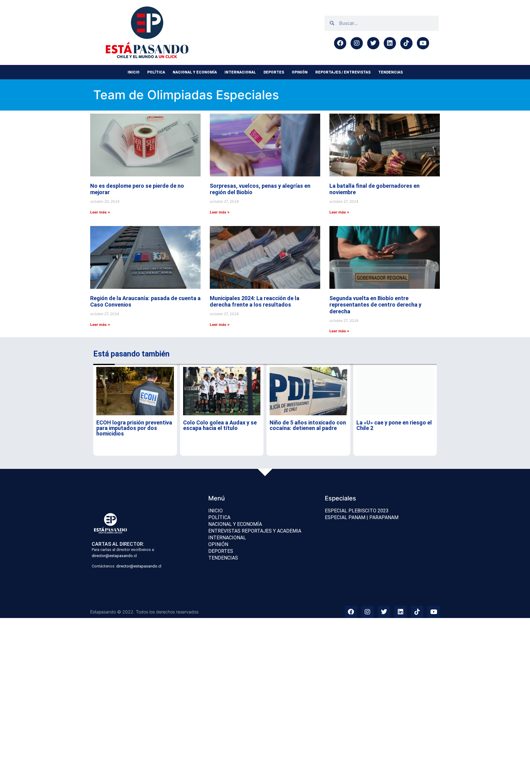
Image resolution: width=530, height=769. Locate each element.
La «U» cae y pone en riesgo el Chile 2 (394, 425)
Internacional (240, 72)
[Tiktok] (406, 43)
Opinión (300, 72)
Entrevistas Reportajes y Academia (254, 531)
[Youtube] (423, 43)
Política (156, 72)
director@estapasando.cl (114, 555)
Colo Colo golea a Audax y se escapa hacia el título (220, 425)
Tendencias (390, 72)
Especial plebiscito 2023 (357, 511)
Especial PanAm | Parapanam (361, 517)
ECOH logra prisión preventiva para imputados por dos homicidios (134, 428)
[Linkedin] (390, 43)
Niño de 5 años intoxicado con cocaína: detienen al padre (308, 425)
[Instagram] (357, 43)
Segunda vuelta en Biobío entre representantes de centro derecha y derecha (375, 305)
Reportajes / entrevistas (343, 72)
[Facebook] (340, 43)
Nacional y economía (195, 72)
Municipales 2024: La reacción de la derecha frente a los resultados (254, 301)
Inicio (134, 72)
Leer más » (100, 212)
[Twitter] (373, 43)
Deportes (273, 72)
